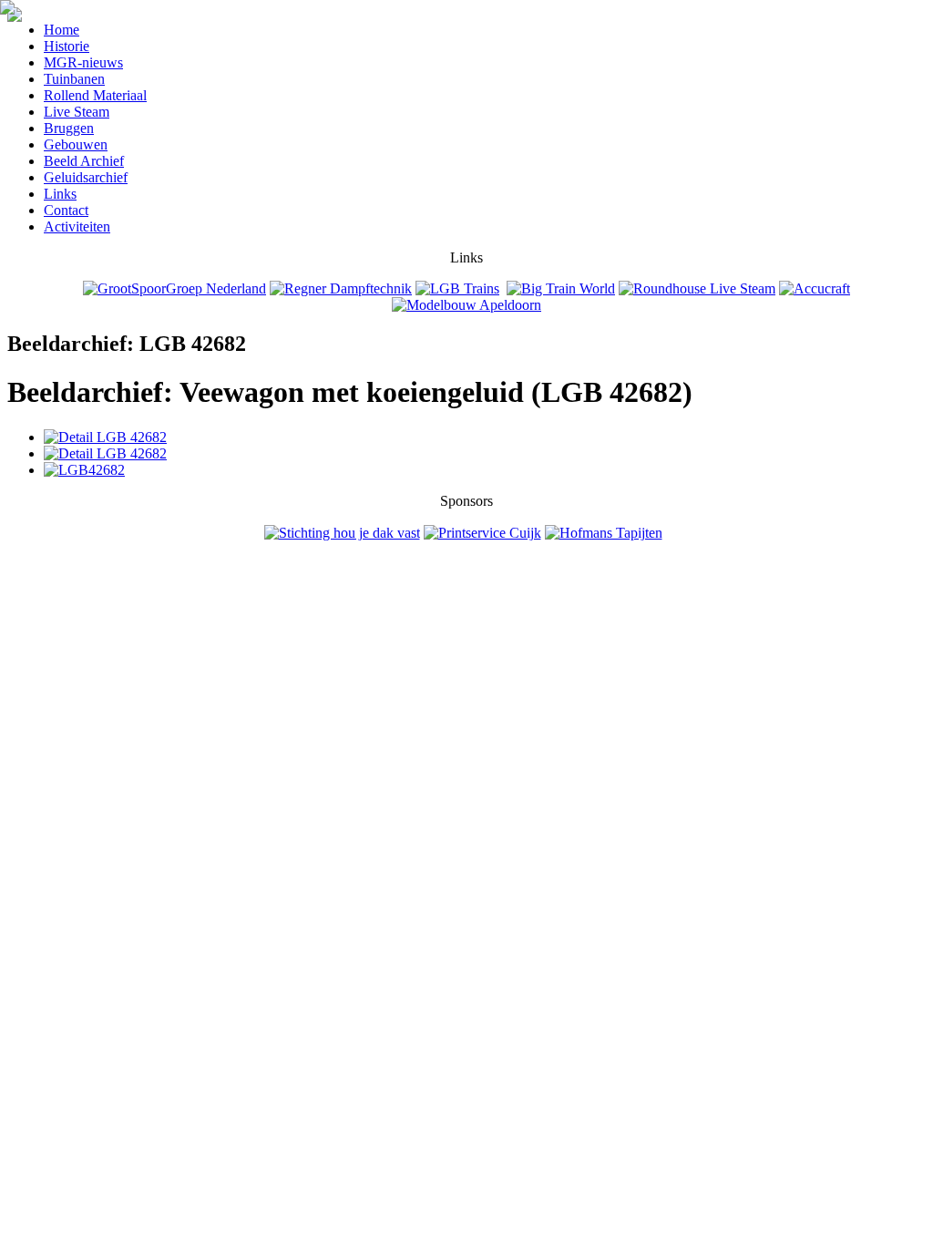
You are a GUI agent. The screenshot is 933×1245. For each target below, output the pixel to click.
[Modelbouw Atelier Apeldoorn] (466, 305)
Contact (66, 210)
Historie (66, 46)
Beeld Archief (84, 161)
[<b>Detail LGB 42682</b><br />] (105, 437)
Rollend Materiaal (95, 95)
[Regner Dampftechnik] (341, 288)
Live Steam (76, 111)
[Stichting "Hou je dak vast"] (342, 532)
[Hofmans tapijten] (603, 532)
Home (61, 29)
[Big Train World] (561, 288)
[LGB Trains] (457, 288)
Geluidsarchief (86, 177)
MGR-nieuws (83, 62)
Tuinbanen (74, 79)
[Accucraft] (814, 288)
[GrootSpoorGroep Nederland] (174, 288)
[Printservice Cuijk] (482, 532)
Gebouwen (76, 144)
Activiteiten (77, 226)
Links (60, 193)
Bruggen (69, 128)
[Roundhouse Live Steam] (697, 288)
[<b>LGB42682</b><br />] (84, 470)
